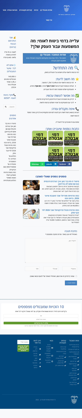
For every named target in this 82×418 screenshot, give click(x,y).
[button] (65, 164)
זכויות (36, 10)
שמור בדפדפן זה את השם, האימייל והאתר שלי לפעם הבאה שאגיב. (51, 276)
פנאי (4, 10)
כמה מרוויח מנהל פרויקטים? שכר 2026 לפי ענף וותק (60, 211)
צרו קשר (49, 20)
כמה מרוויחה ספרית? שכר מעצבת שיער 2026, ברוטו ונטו (62, 197)
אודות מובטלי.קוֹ (46, 10)
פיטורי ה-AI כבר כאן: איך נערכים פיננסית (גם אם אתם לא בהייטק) (61, 182)
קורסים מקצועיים (25, 10)
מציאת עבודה (12, 10)
